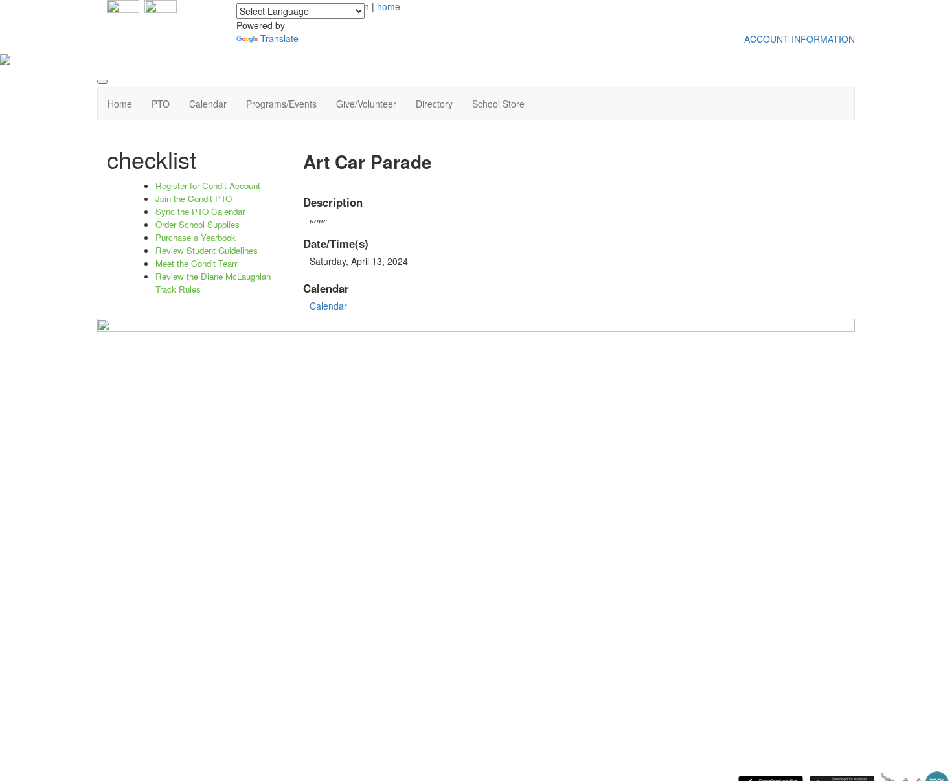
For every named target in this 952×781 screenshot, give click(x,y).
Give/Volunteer (366, 103)
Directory (434, 103)
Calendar (208, 103)
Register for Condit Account (207, 185)
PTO (161, 103)
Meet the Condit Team (197, 263)
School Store (498, 103)
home (388, 6)
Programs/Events (281, 103)
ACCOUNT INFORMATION (799, 38)
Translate (279, 38)
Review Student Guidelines (206, 250)
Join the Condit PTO (193, 198)
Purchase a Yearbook (195, 237)
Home (120, 103)
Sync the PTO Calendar (200, 211)
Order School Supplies (197, 224)
